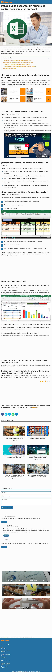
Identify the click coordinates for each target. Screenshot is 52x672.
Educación (3, 651)
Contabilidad (3, 648)
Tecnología (3, 657)
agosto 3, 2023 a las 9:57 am (10, 516)
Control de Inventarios (5, 650)
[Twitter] (9, 414)
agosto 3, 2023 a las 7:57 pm (12, 526)
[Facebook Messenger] (6, 414)
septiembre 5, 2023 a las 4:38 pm (11, 541)
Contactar (3, 667)
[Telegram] (16, 414)
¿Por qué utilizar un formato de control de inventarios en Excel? (17, 60)
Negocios (3, 655)
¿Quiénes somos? (5, 666)
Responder (4, 522)
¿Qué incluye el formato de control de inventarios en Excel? (16, 64)
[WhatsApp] (13, 414)
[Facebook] (2, 414)
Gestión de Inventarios (5, 654)
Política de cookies (5, 664)
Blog (2, 647)
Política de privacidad (5, 663)
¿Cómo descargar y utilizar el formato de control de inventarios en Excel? (19, 66)
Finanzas (3, 652)
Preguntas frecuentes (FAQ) (9, 68)
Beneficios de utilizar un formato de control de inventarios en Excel (18, 62)
